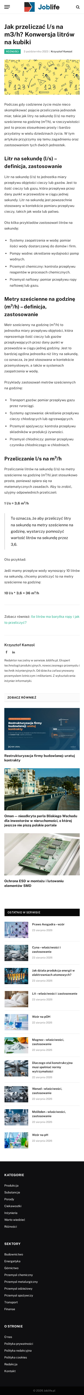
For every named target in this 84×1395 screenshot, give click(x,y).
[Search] (77, 7)
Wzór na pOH (41, 1016)
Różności (12, 51)
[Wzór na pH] (16, 1140)
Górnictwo (11, 1268)
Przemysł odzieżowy (18, 1288)
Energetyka (12, 1261)
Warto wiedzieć (14, 1219)
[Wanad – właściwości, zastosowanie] (16, 1094)
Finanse (9, 1309)
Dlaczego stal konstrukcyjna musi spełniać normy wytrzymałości (52, 1067)
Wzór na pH (40, 1135)
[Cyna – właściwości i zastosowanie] (16, 953)
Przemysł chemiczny (18, 1275)
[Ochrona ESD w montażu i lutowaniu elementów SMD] (42, 854)
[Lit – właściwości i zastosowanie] (16, 999)
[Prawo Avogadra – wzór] (16, 930)
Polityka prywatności (18, 1343)
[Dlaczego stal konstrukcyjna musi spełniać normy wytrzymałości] (16, 1068)
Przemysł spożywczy (18, 1295)
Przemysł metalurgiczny (21, 1281)
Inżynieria (10, 1213)
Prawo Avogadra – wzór (48, 924)
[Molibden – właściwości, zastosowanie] (16, 1117)
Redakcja (10, 1364)
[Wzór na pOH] (16, 1022)
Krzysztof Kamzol (61, 51)
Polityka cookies (15, 1357)
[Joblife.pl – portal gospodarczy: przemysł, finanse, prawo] (42, 7)
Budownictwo (13, 1254)
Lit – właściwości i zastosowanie (54, 993)
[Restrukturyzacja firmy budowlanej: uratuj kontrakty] (42, 729)
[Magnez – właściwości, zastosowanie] (16, 1045)
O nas (8, 1337)
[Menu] (7, 7)
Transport (11, 1302)
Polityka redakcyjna (18, 1350)
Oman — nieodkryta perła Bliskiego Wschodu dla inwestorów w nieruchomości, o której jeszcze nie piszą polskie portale (40, 820)
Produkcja (11, 1185)
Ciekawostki (12, 1206)
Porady (9, 1199)
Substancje (12, 1192)
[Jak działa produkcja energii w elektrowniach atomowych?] (16, 976)
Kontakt (10, 1371)
